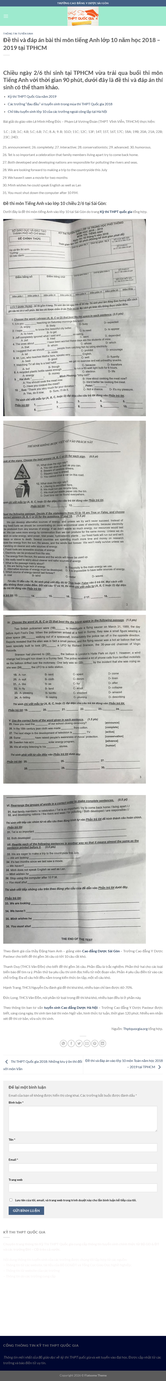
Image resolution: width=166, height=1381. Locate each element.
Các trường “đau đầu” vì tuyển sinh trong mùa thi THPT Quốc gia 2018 (60, 104)
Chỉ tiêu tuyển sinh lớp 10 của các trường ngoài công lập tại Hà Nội (57, 111)
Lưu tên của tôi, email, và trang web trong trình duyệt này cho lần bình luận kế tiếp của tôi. (75, 1200)
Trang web (15, 1179)
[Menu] (5, 16)
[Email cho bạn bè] (87, 1043)
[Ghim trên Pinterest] (94, 1043)
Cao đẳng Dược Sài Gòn (101, 951)
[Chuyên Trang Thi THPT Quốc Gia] (83, 16)
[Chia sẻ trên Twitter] (79, 1043)
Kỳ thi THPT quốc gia (116, 211)
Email (13, 1159)
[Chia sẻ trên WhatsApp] (63, 1043)
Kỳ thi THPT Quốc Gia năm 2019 (32, 96)
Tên (12, 1139)
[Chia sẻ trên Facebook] (71, 1043)
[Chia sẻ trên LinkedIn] (102, 1043)
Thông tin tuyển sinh (18, 33)
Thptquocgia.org (135, 1029)
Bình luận (16, 1102)
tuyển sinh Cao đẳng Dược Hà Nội (71, 1007)
